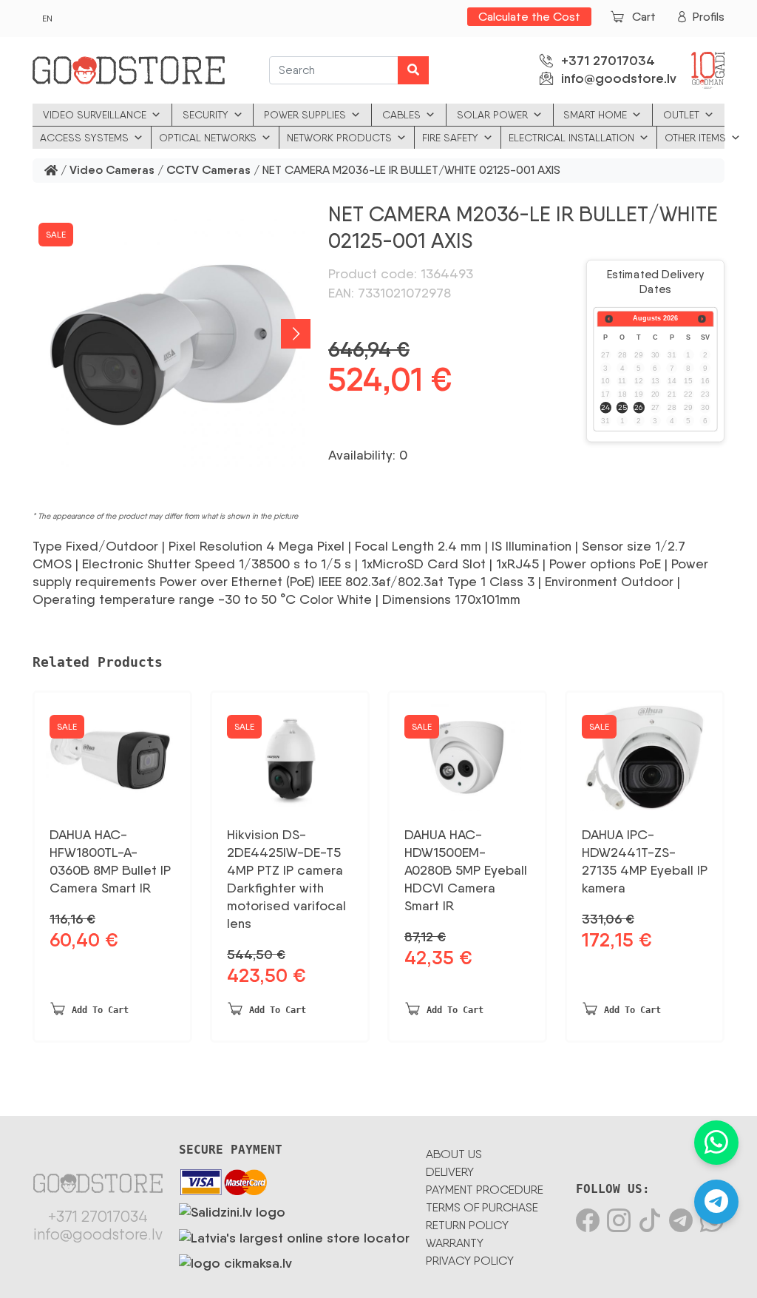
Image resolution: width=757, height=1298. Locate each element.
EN (47, 18)
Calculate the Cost (529, 17)
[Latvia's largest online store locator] (294, 1235)
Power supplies (305, 115)
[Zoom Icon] (171, 334)
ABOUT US (454, 1154)
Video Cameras (112, 170)
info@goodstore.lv (618, 78)
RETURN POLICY (467, 1225)
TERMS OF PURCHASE (482, 1207)
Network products (339, 138)
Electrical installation (571, 138)
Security (205, 115)
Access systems (84, 138)
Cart (644, 17)
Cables (401, 115)
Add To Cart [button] (100, 1010)
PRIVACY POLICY (470, 1261)
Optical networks (208, 138)
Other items (695, 138)
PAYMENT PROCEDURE (484, 1190)
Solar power (492, 115)
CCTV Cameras (208, 170)
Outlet (681, 115)
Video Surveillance (94, 115)
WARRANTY (454, 1243)
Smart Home (595, 115)
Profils (708, 17)
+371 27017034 (608, 61)
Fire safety (450, 138)
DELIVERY (450, 1172)
